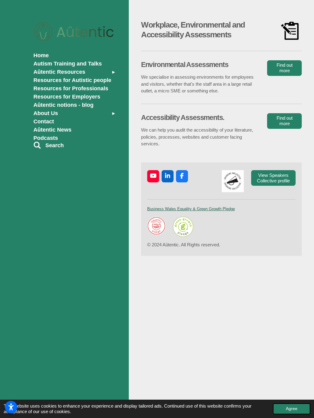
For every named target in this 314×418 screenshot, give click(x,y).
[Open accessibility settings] (11, 407)
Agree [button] (291, 408)
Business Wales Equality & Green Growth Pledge (191, 209)
